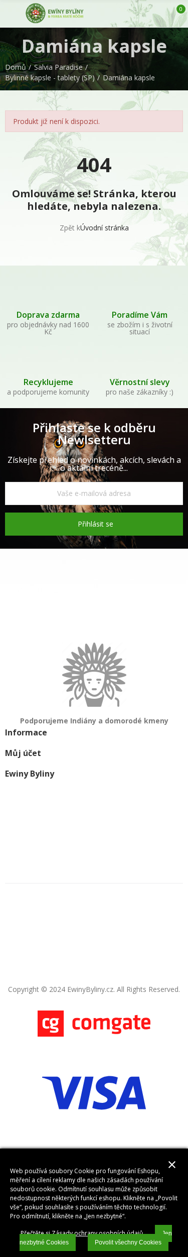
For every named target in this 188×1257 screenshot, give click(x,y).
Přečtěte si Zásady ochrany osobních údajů (82, 1233)
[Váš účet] (159, 13)
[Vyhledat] (142, 14)
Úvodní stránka (104, 227)
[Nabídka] (10, 13)
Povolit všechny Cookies (128, 1242)
